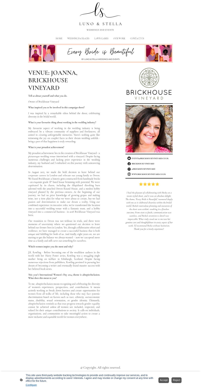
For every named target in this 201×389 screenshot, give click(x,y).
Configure (31, 385)
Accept (164, 380)
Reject (176, 380)
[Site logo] (100, 17)
